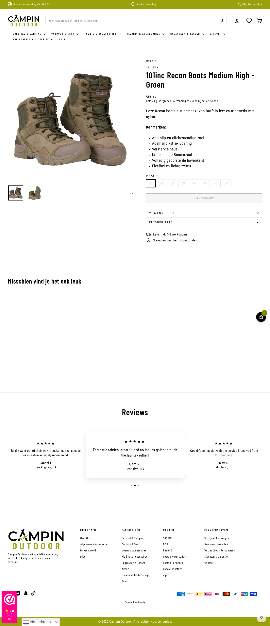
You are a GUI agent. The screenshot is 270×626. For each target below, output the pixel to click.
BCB (165, 544)
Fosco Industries (172, 569)
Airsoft (216, 33)
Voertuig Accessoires (101, 33)
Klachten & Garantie (216, 556)
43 (183, 183)
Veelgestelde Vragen (216, 538)
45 (205, 183)
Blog (83, 556)
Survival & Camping (27, 33)
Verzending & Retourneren (219, 550)
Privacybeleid (88, 550)
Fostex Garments (173, 563)
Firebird (167, 550)
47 (226, 183)
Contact (208, 563)
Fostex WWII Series (174, 556)
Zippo (166, 575)
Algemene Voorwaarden (94, 544)
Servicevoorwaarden (216, 544)
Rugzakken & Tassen (185, 33)
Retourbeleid (161, 222)
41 (161, 183)
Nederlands (40, 622)
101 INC (152, 66)
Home (149, 60)
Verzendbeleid (162, 213)
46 (215, 183)
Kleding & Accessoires (144, 33)
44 (194, 183)
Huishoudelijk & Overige (31, 39)
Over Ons (85, 538)
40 (150, 183)
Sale (62, 39)
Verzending (179, 101)
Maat (152, 175)
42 (172, 183)
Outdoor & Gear (63, 33)
